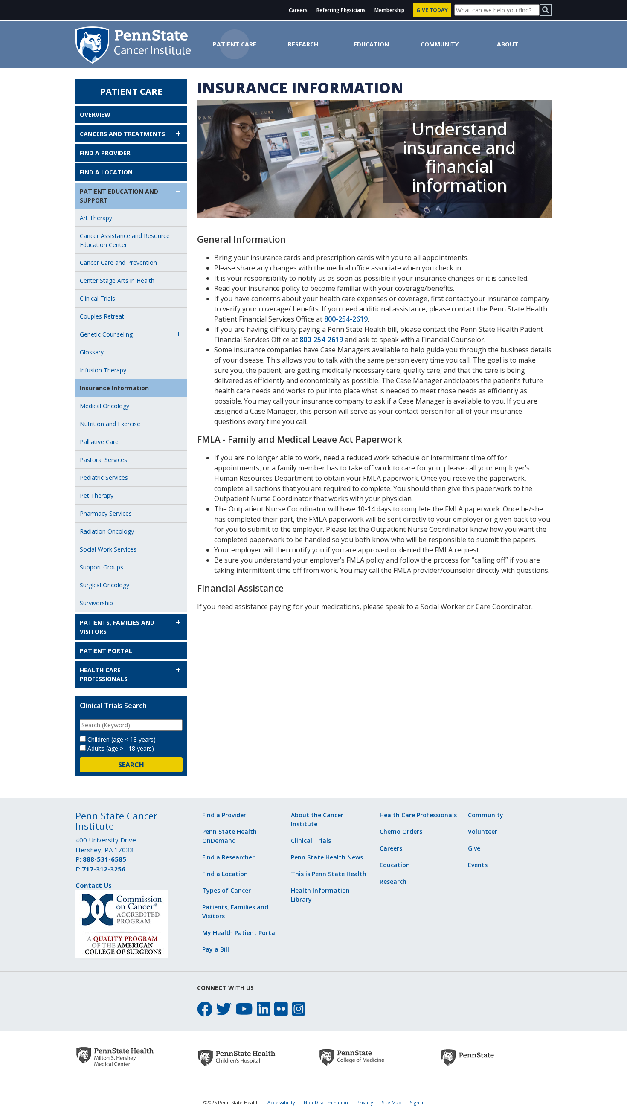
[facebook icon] (204, 1009)
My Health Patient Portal (239, 933)
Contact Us (93, 885)
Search (131, 764)
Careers (298, 10)
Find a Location (106, 172)
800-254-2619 (346, 319)
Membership (389, 10)
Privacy (365, 1102)
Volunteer (482, 831)
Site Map (391, 1102)
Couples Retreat (102, 316)
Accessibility (281, 1102)
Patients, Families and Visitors (117, 627)
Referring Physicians (341, 10)
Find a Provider (105, 153)
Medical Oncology (104, 406)
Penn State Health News (327, 857)
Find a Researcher (228, 857)
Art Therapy (96, 218)
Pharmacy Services (106, 513)
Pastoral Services (103, 460)
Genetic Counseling (106, 334)
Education (371, 44)
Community (440, 44)
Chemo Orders (401, 831)
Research (303, 44)
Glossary (92, 352)
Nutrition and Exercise (110, 424)
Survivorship (96, 603)
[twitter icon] (224, 1009)
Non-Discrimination (326, 1102)
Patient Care (234, 44)
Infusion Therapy (103, 370)
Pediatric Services (104, 477)
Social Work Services (108, 549)
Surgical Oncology (104, 585)
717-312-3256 (103, 869)
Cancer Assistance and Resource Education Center (125, 240)
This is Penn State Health (328, 874)
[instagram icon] (298, 1009)
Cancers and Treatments (122, 134)
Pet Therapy (96, 495)
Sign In (417, 1102)
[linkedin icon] (263, 1009)
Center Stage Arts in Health (117, 280)
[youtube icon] (244, 1009)
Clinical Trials (97, 298)
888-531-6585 (104, 859)
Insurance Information (114, 388)
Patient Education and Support (119, 195)
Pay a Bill (215, 949)
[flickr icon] (281, 1009)
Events (478, 865)
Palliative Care (99, 442)
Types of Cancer (226, 890)
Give (474, 848)
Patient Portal (106, 651)
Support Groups (101, 567)
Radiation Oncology (107, 531)
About (507, 44)
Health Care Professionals (104, 674)
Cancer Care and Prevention (118, 262)
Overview (95, 114)
